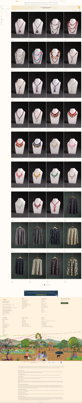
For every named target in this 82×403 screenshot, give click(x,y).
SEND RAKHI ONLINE (27, 371)
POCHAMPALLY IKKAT (33, 378)
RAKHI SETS (55, 371)
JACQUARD (30, 377)
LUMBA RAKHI (20, 372)
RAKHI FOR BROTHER (39, 372)
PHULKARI (45, 377)
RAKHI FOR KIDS (60, 371)
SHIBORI (60, 377)
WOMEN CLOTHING (40, 2)
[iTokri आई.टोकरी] (17, 1)
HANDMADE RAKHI (21, 371)
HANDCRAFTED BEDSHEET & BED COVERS (27, 398)
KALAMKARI (19, 377)
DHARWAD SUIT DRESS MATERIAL (34, 386)
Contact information (33, 362)
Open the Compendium (41, 294)
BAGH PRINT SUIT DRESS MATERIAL (44, 385)
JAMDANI (38, 377)
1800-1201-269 (43, 322)
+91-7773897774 (43, 324)
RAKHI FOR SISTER (32, 372)
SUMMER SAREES (26, 375)
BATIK (57, 377)
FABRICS (29, 2)
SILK (28, 378)
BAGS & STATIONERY (42, 4)
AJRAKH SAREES (28, 390)
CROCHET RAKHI (33, 371)
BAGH (27, 378)
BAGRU (24, 378)
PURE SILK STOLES (25, 394)
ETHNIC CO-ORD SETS (51, 397)
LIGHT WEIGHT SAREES (32, 375)
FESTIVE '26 (50, 4)
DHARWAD (41, 377)
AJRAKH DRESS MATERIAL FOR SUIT (33, 385)
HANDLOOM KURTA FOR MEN (58, 398)
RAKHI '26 (46, 4)
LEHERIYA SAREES (25, 391)
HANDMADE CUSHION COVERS (38, 398)
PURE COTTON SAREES (45, 390)
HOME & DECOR (26, 4)
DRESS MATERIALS (33, 2)
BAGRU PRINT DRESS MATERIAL (54, 385)
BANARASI (38, 378)
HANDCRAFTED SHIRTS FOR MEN (48, 398)
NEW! (25, 2)
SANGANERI (34, 377)
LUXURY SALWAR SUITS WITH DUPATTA (23, 397)
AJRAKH (23, 377)
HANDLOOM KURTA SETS (33, 397)
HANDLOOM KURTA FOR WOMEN (43, 397)
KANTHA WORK (20, 378)
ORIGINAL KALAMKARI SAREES (53, 390)
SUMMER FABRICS (20, 375)
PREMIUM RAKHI (38, 371)
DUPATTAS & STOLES (54, 2)
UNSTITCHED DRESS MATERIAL (22, 385)
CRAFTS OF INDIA (55, 4)
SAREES (49, 2)
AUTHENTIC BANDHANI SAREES (36, 390)
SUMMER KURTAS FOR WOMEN (46, 375)
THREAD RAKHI (51, 371)
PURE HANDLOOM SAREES (22, 390)
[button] (65, 1)
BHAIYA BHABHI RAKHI (26, 372)
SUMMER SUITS (39, 375)
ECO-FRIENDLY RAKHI (45, 371)
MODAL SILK (54, 377)
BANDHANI (26, 377)
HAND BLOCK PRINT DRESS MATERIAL (54, 386)
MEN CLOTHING (45, 2)
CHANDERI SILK (49, 377)
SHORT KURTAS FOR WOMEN (55, 375)
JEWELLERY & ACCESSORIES (34, 4)
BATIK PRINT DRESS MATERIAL (43, 386)
